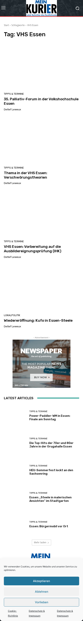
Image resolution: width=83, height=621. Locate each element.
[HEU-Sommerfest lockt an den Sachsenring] (15, 470)
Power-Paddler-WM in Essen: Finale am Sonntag (49, 417)
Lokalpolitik (12, 315)
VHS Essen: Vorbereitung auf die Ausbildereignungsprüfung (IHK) (32, 248)
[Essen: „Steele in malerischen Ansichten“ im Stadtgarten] (15, 497)
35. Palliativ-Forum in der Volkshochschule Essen (41, 101)
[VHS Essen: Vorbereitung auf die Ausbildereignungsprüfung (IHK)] (41, 213)
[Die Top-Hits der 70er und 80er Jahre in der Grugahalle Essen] (15, 443)
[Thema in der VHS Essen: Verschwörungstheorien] (41, 140)
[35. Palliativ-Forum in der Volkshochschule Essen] (41, 66)
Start (6, 25)
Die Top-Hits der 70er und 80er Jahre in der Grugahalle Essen (51, 444)
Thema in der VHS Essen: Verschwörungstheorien (25, 175)
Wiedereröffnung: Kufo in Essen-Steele (38, 320)
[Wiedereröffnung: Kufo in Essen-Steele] (41, 287)
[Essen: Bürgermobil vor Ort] (15, 524)
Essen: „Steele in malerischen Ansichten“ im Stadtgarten (50, 499)
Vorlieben (41, 602)
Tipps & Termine (14, 94)
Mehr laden (40, 542)
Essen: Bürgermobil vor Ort (48, 526)
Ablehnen (41, 591)
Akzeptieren (41, 581)
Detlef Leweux (12, 109)
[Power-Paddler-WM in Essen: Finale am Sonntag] (15, 415)
